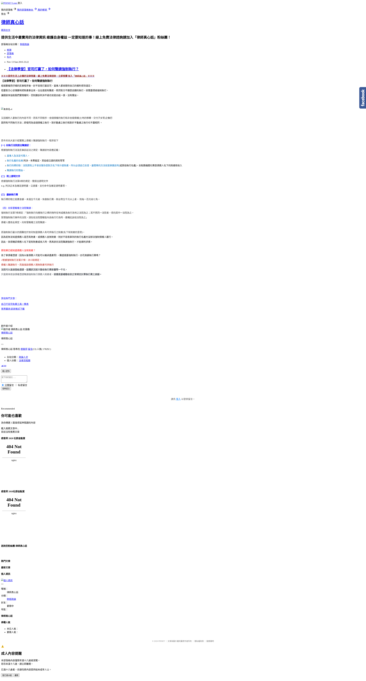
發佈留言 (6, 389)
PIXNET (161, 641)
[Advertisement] (34, 102)
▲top (3, 365)
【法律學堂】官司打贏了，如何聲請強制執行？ (43, 69)
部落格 (10, 53)
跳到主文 (5, 30)
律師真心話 (12, 22)
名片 (9, 57)
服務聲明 (210, 641)
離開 (16, 675)
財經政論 (24, 44)
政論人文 (23, 357)
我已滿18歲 (7, 675)
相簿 (9, 50)
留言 (30, 349)
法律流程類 (24, 360)
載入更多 (6, 371)
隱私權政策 (199, 641)
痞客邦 (24, 349)
